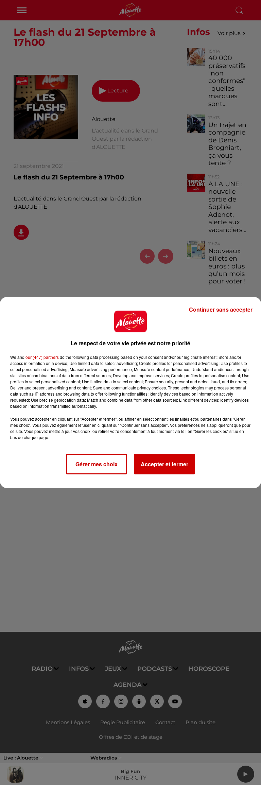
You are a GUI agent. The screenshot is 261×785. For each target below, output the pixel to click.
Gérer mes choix (96, 464)
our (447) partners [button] (42, 357)
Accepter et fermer (164, 464)
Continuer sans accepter (221, 309)
